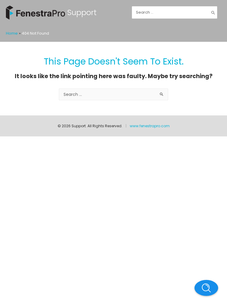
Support (82, 12)
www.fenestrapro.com (150, 125)
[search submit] (213, 12)
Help (206, 288)
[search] (174, 12)
